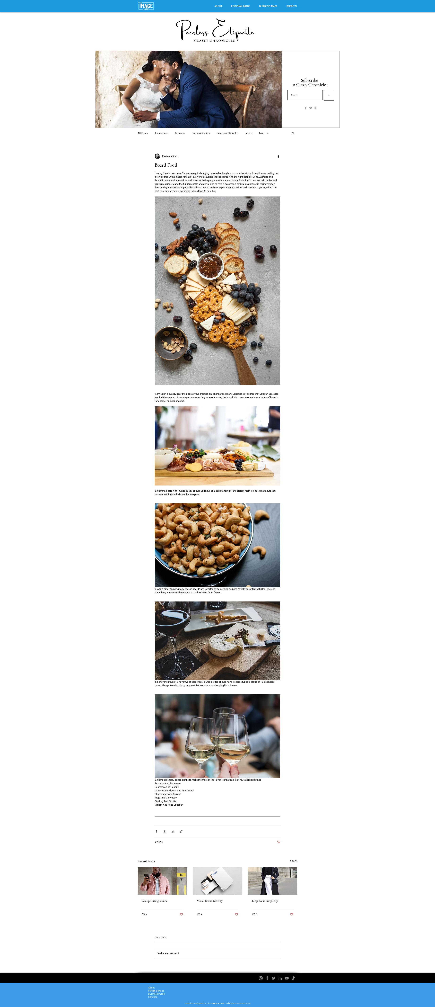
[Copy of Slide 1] (192, 122)
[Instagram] (260, 978)
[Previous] (100, 89)
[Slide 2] (184, 122)
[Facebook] (267, 978)
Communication (201, 133)
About (151, 987)
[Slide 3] (188, 122)
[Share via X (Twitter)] (164, 831)
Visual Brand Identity (210, 901)
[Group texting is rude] (162, 881)
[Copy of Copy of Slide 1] (196, 122)
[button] (240, 6)
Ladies (248, 133)
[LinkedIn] (280, 978)
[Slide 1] (180, 122)
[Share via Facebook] (156, 831)
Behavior (180, 133)
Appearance (161, 133)
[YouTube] (286, 978)
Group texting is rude (154, 901)
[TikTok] (293, 978)
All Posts (143, 133)
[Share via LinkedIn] (173, 831)
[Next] (276, 89)
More (262, 133)
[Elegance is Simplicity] (272, 881)
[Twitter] (273, 978)
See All (293, 860)
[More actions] (278, 156)
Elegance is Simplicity (265, 901)
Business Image (156, 993)
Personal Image (156, 990)
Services (152, 996)
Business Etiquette (227, 133)
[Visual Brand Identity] (217, 881)
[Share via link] (181, 831)
